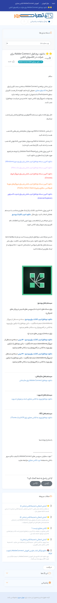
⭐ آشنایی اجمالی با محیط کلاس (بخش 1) (28, 542)
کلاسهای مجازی (40, 90)
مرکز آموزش (45, 3)
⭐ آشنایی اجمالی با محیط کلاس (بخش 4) (30, 520)
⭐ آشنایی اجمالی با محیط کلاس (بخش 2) (27, 509)
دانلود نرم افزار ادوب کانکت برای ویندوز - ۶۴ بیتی (35, 339)
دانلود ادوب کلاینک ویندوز (21, 214)
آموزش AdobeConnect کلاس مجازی (27, 3)
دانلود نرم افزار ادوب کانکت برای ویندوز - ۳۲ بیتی (35, 354)
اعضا (53, 3)
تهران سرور (21, 597)
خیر (34, 483)
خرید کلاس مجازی (34, 460)
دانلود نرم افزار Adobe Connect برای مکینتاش (35, 380)
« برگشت (49, 567)
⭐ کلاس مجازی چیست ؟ (28, 531)
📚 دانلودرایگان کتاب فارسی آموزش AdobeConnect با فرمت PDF (29, 554)
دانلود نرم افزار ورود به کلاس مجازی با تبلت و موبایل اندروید (31, 399)
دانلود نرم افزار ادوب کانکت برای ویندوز (38, 319)
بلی (45, 483)
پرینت (47, 58)
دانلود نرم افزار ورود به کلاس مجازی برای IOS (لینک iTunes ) (31, 417)
